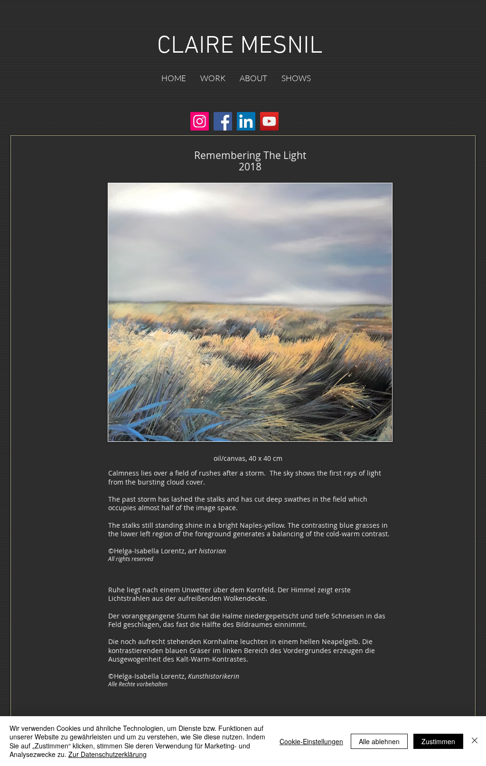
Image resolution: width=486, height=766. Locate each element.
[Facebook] (223, 121)
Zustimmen (438, 741)
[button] (213, 78)
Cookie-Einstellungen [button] (311, 741)
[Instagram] (199, 121)
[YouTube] (269, 121)
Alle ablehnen (379, 741)
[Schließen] (474, 741)
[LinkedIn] (246, 121)
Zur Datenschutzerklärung (107, 754)
